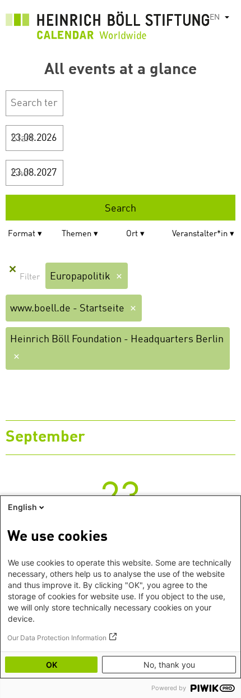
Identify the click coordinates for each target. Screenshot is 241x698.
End (20, 173)
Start (22, 139)
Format (21, 234)
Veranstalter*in (200, 234)
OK (51, 664)
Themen (76, 234)
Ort (132, 234)
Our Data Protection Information (56, 637)
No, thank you (169, 664)
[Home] (108, 28)
